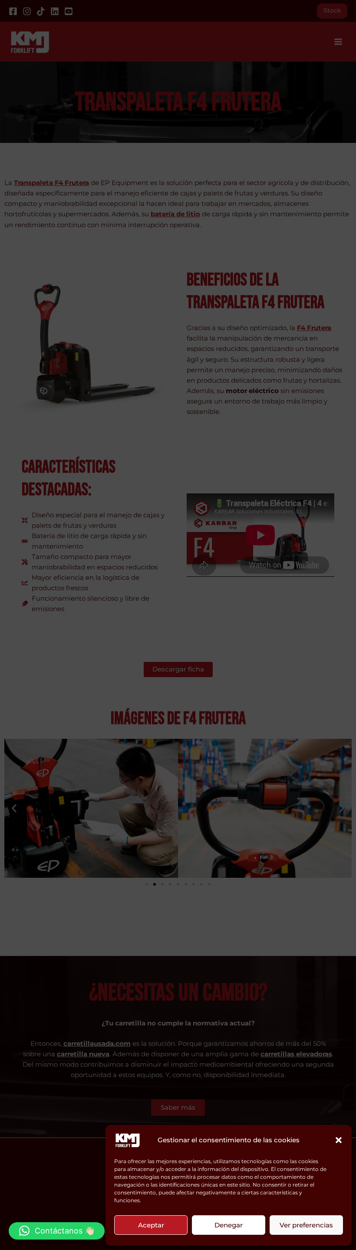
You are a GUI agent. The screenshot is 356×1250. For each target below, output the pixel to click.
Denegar (228, 1225)
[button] (338, 1140)
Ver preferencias (306, 1225)
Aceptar (151, 1225)
